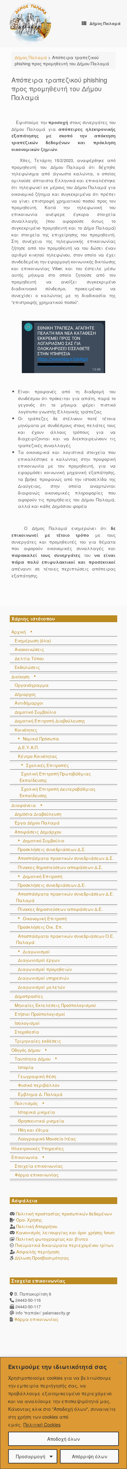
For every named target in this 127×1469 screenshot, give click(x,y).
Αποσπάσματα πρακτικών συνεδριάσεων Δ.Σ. (66, 858)
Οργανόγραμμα (32, 685)
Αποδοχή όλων (63, 1439)
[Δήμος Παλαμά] (30, 23)
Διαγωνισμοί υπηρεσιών (43, 978)
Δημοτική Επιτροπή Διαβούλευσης (50, 721)
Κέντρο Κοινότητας (37, 756)
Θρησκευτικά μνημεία (41, 1121)
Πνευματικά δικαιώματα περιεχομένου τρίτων (64, 1245)
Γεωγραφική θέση (37, 1076)
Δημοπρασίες (29, 996)
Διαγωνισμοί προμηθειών (45, 969)
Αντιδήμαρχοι (29, 703)
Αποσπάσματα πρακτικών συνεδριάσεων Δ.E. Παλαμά (65, 897)
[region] (63, 1413)
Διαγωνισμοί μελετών (41, 987)
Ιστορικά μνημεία (36, 1112)
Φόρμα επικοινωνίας (37, 1175)
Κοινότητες (26, 730)
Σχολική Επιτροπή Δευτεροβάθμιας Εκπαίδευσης (57, 792)
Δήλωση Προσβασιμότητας (42, 1258)
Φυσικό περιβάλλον (38, 1085)
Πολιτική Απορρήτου (36, 1226)
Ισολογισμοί (27, 1023)
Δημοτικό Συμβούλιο (35, 712)
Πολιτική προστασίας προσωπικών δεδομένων (64, 1214)
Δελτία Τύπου (29, 658)
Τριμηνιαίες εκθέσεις (38, 1041)
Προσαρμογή (30, 1456)
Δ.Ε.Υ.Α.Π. (28, 747)
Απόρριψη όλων (89, 1456)
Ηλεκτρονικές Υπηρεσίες (37, 1148)
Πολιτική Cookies (42, 1424)
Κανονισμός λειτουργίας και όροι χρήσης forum (65, 1232)
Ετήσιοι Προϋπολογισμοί (40, 1014)
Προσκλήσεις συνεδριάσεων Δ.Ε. (52, 885)
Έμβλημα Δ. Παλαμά (40, 1094)
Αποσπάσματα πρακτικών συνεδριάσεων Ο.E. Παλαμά (65, 939)
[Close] (120, 1362)
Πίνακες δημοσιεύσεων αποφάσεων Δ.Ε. (60, 909)
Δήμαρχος (25, 694)
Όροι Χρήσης (29, 1220)
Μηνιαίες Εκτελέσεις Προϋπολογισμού (55, 1005)
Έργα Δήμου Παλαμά (37, 823)
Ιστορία (26, 1067)
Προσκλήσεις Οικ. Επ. (40, 927)
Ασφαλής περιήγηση (37, 1252)
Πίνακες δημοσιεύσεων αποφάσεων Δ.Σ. (60, 867)
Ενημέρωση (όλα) (33, 640)
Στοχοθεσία (27, 1032)
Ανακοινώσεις (29, 649)
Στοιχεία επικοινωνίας (39, 1166)
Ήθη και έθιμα (33, 1130)
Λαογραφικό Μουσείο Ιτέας (47, 1139)
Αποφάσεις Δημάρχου (38, 832)
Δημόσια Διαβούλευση (38, 814)
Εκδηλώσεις (27, 667)
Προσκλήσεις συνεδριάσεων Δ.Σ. (52, 849)
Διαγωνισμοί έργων (39, 960)
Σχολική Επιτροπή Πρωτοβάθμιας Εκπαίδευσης (55, 777)
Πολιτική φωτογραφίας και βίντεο (52, 1239)
